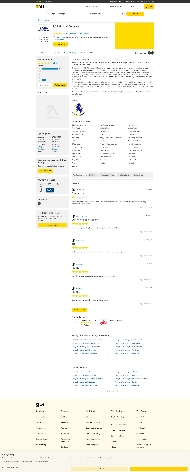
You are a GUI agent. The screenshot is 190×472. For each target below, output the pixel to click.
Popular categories (91, 6)
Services (40, 411)
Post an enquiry (41, 422)
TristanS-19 (80, 190)
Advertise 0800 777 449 (146, 2)
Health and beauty (93, 439)
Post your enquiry (116, 6)
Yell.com (38, 2)
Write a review (83, 34)
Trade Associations (43, 433)
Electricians (65, 433)
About (113, 447)
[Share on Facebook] (149, 53)
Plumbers (64, 422)
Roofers (64, 428)
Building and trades (93, 422)
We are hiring (41, 445)
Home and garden (92, 445)
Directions (60, 40)
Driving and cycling (93, 433)
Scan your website (118, 430)
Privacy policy (141, 422)
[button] (82, 13)
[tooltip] (123, 14)
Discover (65, 411)
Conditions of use (143, 433)
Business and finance (94, 428)
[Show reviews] (45, 63)
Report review (148, 207)
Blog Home (90, 417)
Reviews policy (141, 439)
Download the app (115, 2)
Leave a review (41, 428)
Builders (64, 417)
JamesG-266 (80, 240)
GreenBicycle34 (81, 216)
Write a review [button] (60, 85)
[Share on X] (152, 53)
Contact (114, 441)
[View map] (52, 111)
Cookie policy (141, 428)
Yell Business (48, 2)
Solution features (117, 436)
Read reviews (44, 85)
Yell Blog (90, 411)
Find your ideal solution (120, 425)
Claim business (52, 225)
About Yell (140, 417)
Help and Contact (42, 439)
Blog (132, 6)
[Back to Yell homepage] (41, 6)
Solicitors (64, 447)
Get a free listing (129, 2)
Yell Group (141, 411)
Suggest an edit (45, 170)
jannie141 (79, 264)
